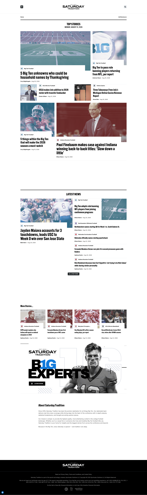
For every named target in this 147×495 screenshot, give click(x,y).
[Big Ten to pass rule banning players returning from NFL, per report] (110, 48)
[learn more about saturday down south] (73, 367)
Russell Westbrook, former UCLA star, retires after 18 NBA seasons (111, 331)
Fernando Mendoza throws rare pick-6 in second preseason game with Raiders (99, 250)
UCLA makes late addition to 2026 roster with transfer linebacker (53, 91)
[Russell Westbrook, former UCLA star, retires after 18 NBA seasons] (114, 319)
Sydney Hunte (79, 255)
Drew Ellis (96, 99)
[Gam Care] (71, 489)
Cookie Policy (88, 474)
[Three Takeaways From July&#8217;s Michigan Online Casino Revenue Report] (83, 92)
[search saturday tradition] (125, 6)
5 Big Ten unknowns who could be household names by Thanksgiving (44, 75)
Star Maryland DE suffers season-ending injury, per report (84, 331)
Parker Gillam (43, 96)
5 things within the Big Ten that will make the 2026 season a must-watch (34, 142)
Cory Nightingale (25, 81)
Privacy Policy (64, 474)
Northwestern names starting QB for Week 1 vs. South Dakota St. (97, 226)
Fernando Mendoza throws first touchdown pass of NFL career (56, 331)
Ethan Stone (60, 157)
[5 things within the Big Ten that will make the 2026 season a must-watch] (37, 120)
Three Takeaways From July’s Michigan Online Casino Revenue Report (107, 92)
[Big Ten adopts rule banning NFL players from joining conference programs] (114, 209)
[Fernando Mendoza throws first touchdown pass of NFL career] (59, 319)
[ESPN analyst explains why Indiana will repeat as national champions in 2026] (32, 319)
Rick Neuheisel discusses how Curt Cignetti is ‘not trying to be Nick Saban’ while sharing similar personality (100, 264)
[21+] (66, 489)
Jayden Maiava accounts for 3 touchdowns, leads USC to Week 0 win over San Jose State (42, 234)
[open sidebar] (21, 6)
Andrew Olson (97, 78)
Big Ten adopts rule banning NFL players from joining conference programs (87, 209)
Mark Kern (23, 242)
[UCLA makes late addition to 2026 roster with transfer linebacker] (28, 92)
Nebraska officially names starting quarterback (91, 238)
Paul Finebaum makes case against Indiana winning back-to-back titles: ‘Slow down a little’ (86, 149)
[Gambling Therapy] (78, 489)
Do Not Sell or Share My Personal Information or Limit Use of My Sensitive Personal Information (73, 485)
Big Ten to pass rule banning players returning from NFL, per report (106, 71)
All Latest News (73, 273)
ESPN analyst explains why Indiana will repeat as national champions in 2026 (29, 332)
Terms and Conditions (75, 474)
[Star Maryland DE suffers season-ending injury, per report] (87, 319)
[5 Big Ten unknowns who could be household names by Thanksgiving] (55, 51)
